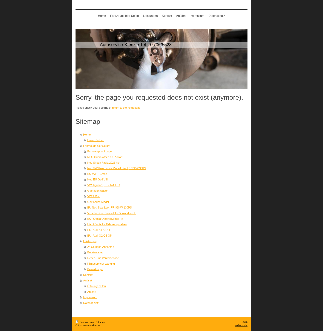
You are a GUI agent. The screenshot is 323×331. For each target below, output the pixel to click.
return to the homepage (126, 107)
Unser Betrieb (95, 140)
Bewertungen (95, 269)
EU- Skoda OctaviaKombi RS (105, 218)
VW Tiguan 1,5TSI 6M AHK (103, 185)
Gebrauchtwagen (97, 190)
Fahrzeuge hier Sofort (96, 145)
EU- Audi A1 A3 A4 (98, 230)
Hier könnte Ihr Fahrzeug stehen (107, 224)
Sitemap (100, 322)
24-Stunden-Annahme (100, 246)
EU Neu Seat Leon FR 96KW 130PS (109, 207)
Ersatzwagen (95, 252)
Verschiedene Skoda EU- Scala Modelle (111, 213)
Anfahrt (87, 280)
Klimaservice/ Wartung (101, 263)
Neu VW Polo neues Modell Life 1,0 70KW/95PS (116, 168)
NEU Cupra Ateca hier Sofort (104, 157)
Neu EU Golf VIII (97, 179)
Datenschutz (91, 302)
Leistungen (89, 241)
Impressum (90, 297)
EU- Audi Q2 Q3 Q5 (99, 235)
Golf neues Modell (98, 201)
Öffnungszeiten (96, 286)
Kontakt (88, 274)
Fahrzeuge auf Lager (100, 151)
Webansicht (241, 325)
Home (87, 134)
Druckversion (87, 322)
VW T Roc (93, 196)
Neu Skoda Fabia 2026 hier (103, 162)
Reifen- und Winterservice (103, 258)
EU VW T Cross (97, 173)
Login (244, 322)
